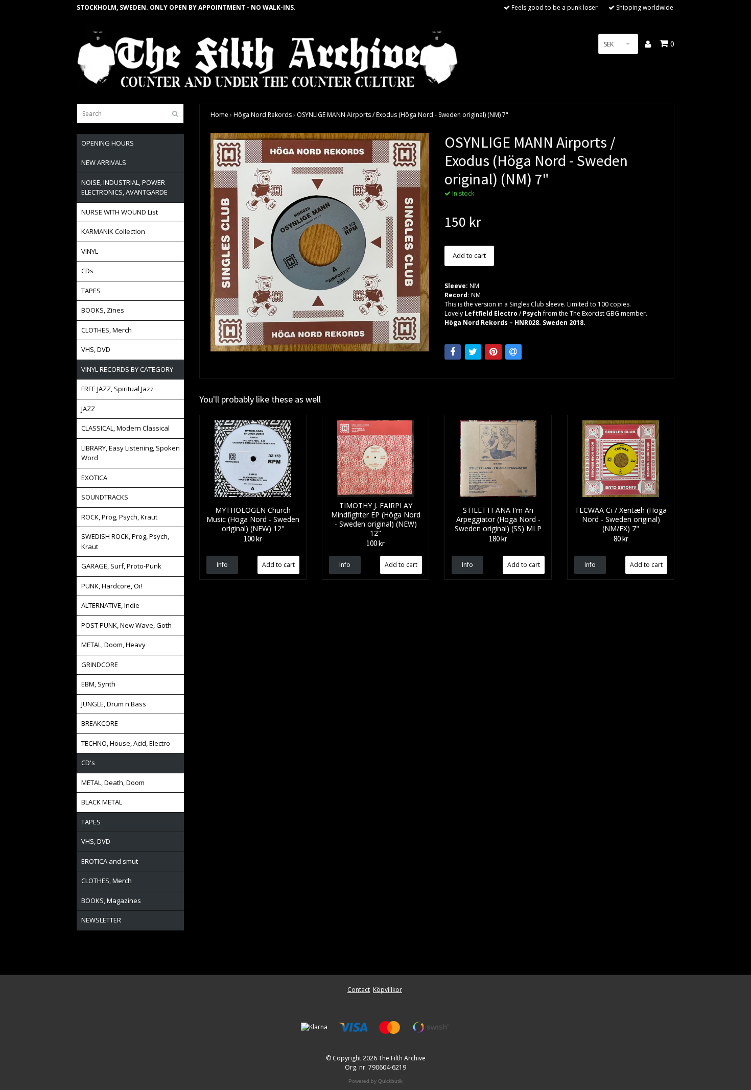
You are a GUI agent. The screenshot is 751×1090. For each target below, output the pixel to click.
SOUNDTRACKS (104, 497)
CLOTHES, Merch (106, 330)
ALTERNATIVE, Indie (110, 605)
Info (222, 564)
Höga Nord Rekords (262, 114)
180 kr (498, 538)
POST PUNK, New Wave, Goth (126, 625)
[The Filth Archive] (268, 57)
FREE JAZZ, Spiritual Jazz (117, 388)
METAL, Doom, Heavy (113, 644)
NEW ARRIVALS (103, 162)
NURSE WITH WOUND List (119, 212)
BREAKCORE (99, 723)
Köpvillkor (387, 989)
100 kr (253, 538)
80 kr (621, 538)
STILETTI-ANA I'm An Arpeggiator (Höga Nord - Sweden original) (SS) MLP (498, 519)
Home (219, 114)
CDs (87, 270)
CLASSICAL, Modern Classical (125, 428)
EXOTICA (94, 477)
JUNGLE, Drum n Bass (113, 703)
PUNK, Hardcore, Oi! (111, 585)
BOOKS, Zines (102, 310)
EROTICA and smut (109, 861)
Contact (358, 989)
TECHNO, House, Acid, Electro (125, 743)
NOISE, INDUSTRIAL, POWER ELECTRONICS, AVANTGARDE (124, 187)
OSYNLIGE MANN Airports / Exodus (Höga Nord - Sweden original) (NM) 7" (402, 114)
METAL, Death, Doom (113, 782)
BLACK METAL (101, 802)
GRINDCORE (99, 664)
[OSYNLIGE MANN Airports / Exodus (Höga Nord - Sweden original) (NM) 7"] (319, 242)
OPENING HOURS (107, 143)
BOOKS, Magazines (111, 900)
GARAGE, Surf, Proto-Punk (121, 566)
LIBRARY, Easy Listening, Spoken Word (130, 453)
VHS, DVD (95, 349)
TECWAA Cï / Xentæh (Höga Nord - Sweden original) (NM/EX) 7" (621, 519)
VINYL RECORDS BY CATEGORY (127, 369)
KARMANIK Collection (113, 231)
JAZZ (88, 408)
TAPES (91, 290)
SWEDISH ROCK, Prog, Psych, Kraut (125, 541)
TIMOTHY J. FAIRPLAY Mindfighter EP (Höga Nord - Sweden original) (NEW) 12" (375, 519)
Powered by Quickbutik (375, 1081)
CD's (88, 762)
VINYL (89, 251)
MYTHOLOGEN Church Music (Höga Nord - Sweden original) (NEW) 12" (252, 519)
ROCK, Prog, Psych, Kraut (119, 517)
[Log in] (648, 44)
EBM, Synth (98, 684)
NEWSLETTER (101, 920)
